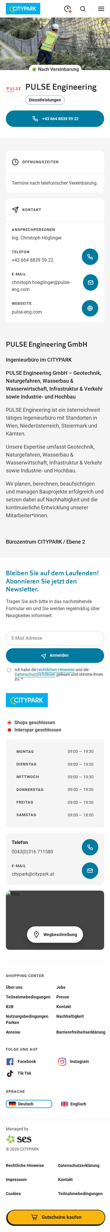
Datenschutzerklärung (78, 1165)
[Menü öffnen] (101, 9)
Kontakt (65, 1179)
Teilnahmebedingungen (80, 1193)
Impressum (16, 1179)
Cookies (13, 1193)
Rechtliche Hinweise (25, 1165)
